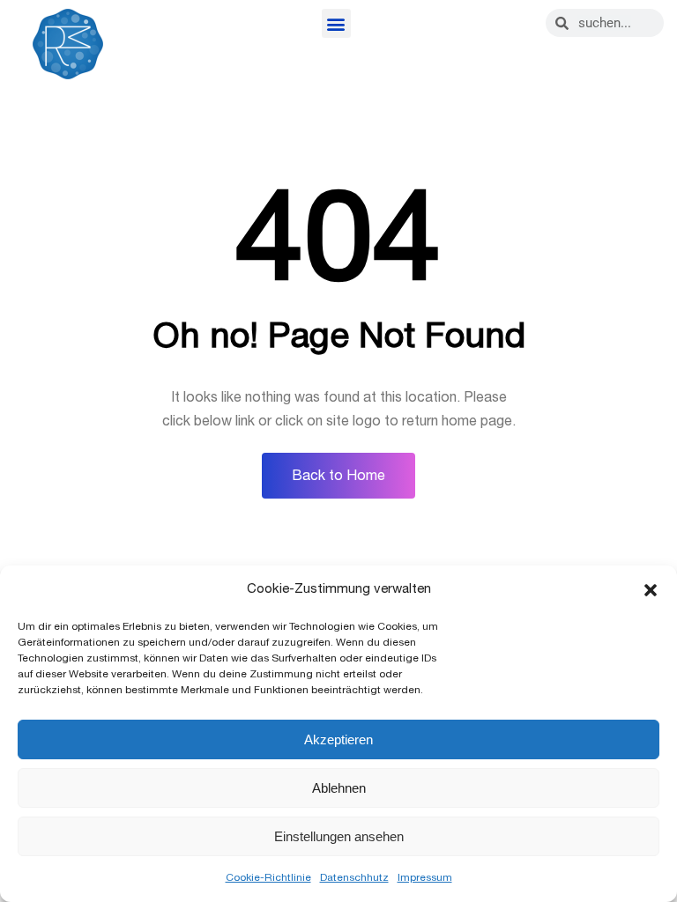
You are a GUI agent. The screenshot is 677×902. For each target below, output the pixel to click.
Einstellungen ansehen (339, 836)
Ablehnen (339, 787)
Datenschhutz (354, 877)
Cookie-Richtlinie (268, 877)
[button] (650, 590)
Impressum (425, 877)
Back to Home (338, 476)
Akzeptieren (338, 739)
